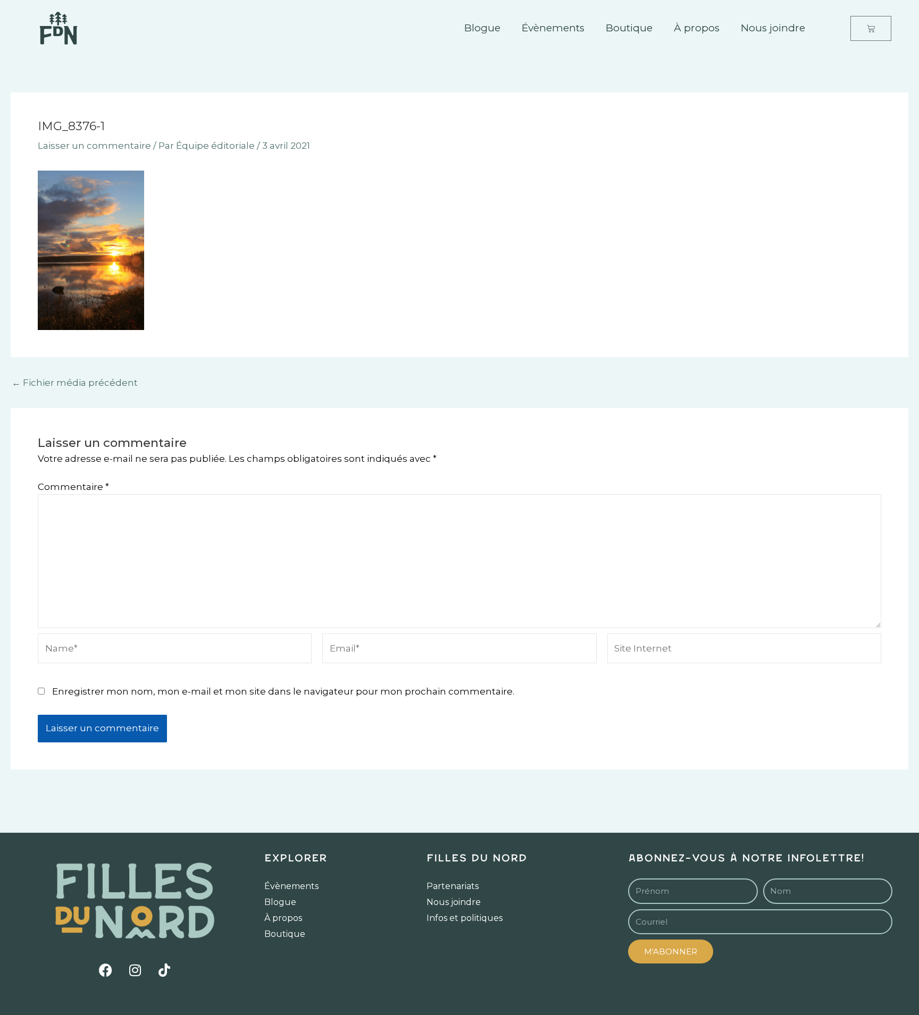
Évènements (553, 28)
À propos (697, 28)
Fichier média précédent (75, 382)
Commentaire (73, 486)
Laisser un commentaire (94, 145)
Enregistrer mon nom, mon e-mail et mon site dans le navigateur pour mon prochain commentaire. (283, 691)
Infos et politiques (465, 918)
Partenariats (453, 886)
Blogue (482, 28)
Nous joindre (773, 28)
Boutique (629, 28)
